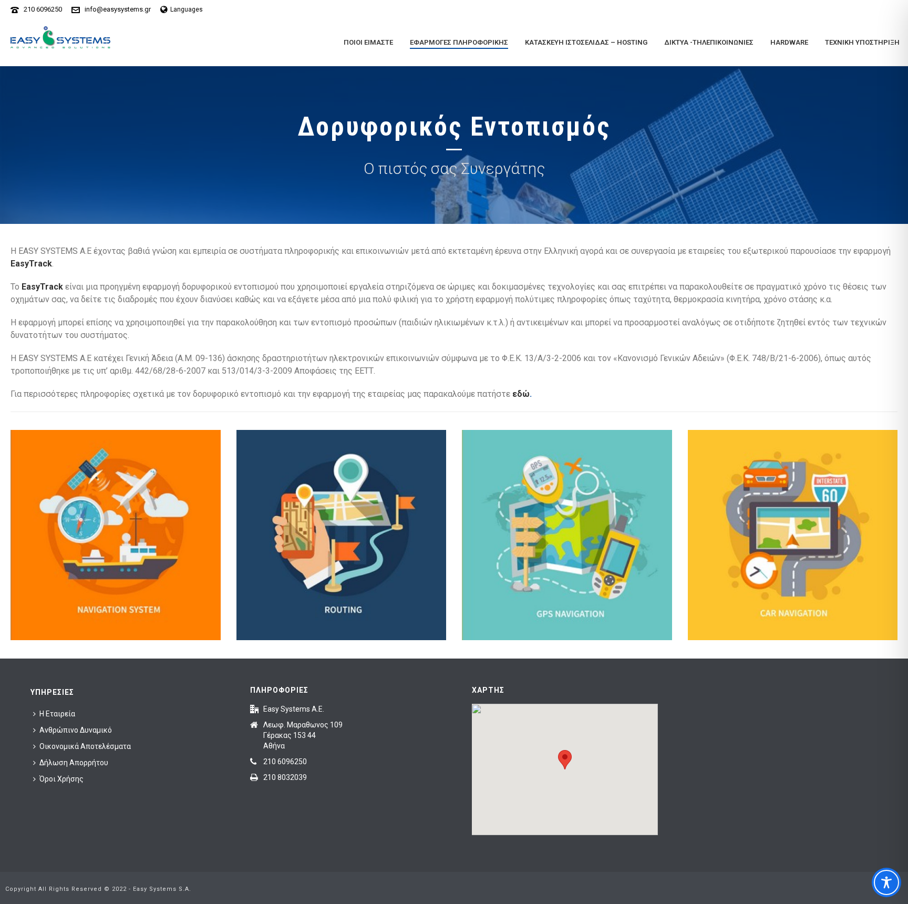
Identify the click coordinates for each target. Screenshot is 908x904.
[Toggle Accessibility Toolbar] (886, 882)
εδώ (521, 394)
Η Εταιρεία (57, 714)
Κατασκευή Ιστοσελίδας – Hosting (586, 42)
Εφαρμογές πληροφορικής (459, 42)
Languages (186, 9)
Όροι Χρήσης (61, 779)
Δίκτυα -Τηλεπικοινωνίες (709, 42)
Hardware (789, 42)
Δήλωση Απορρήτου (73, 762)
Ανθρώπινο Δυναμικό (75, 730)
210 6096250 (43, 9)
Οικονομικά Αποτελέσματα (85, 746)
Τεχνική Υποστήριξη (862, 42)
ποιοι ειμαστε (368, 42)
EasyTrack (31, 264)
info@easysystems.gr (118, 9)
